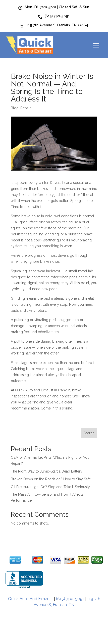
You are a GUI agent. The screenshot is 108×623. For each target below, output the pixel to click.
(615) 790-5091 (70, 598)
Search (88, 433)
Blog (15, 108)
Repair (25, 108)
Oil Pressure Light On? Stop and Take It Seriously (50, 487)
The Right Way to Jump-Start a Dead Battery (46, 471)
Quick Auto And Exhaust (30, 598)
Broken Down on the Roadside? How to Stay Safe (51, 479)
